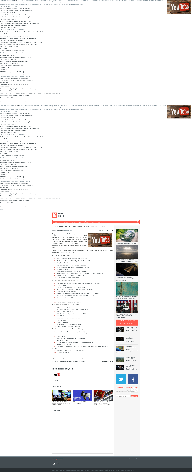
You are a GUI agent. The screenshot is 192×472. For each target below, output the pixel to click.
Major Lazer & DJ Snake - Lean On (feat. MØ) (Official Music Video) (18, 38)
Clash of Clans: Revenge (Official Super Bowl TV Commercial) (16, 10)
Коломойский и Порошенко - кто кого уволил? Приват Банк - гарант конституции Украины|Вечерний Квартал (30, 93)
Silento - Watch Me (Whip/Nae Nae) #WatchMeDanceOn (15, 8)
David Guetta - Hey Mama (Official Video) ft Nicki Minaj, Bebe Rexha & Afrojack (21, 42)
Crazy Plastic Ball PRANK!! (7, 12)
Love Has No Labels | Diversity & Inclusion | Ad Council (14, 15)
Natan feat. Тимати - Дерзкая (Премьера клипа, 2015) (14, 61)
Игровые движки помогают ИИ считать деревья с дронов (132, 359)
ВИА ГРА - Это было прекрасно (9, 63)
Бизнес (73, 222)
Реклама (138, 459)
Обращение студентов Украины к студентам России (14, 95)
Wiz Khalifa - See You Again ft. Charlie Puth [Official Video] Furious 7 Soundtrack (21, 31)
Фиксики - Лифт (4, 82)
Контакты (131, 459)
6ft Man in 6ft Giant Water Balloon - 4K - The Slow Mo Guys (15, 21)
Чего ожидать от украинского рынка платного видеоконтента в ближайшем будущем (61, 403)
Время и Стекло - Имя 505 (7, 55)
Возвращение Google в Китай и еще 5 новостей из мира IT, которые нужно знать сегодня (102, 403)
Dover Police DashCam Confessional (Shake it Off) (13, 25)
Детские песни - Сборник (7, 91)
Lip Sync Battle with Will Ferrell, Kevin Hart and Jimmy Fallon (16, 17)
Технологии (57, 222)
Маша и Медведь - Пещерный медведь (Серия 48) (14, 78)
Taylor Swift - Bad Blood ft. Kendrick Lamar (11, 40)
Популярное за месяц (127, 324)
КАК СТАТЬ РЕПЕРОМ (6, 97)
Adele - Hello (3, 48)
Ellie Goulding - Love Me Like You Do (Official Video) (14, 36)
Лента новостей (95, 226)
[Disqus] (82, 430)
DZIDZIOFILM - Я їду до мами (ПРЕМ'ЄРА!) (12, 72)
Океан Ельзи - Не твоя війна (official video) (11, 65)
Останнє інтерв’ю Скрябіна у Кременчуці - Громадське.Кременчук (18, 89)
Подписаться (134, 396)
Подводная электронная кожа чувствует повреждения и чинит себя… (127, 349)
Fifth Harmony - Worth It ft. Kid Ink (9, 46)
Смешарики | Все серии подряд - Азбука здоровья (14, 84)
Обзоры (93, 222)
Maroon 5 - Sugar (4, 34)
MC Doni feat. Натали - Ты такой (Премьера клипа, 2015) (15, 57)
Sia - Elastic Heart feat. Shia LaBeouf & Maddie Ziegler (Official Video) (18, 44)
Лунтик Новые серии (6, 86)
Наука (79, 222)
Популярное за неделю (127, 320)
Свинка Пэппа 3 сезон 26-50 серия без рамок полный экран (16, 80)
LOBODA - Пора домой (6, 69)
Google (57, 361)
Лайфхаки (86, 222)
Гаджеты (100, 222)
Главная (103, 226)
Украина (62, 361)
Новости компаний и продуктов (62, 369)
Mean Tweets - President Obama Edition (10, 27)
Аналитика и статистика (79, 361)
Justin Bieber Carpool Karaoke (8, 19)
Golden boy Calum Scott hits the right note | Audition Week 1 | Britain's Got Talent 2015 (23, 23)
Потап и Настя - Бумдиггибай (8, 59)
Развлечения (66, 222)
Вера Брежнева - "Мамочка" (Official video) (12, 74)
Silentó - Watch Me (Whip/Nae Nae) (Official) (12, 50)
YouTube (16, 0)
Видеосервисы (68, 361)
